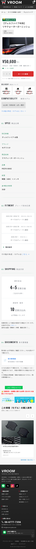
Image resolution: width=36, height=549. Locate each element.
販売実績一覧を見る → (28, 460)
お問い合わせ (5, 514)
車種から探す (5, 494)
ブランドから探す (6, 496)
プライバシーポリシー (8, 541)
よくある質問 (29, 7)
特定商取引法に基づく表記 (27, 541)
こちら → (25, 254)
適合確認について (23, 502)
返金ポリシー (14, 544)
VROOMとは (7, 7)
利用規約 (17, 541)
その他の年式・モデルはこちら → (13, 111)
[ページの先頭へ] (32, 536)
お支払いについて (23, 496)
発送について (18, 7)
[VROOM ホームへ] (14, 2)
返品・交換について (24, 499)
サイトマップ (22, 544)
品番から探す (5, 499)
